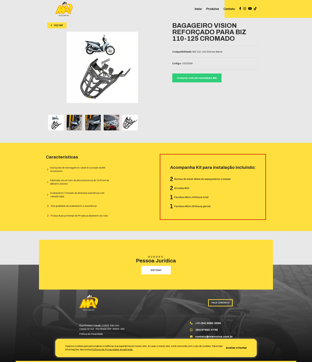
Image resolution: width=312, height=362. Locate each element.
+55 (208, 323)
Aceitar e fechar (236, 347)
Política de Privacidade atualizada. (112, 349)
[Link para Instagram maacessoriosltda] (244, 8)
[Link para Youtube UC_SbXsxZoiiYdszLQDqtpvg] (250, 8)
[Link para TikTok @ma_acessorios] (255, 8)
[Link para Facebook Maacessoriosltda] (240, 8)
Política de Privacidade (91, 334)
